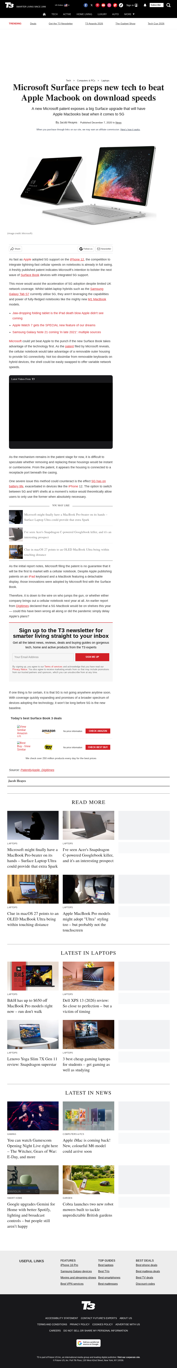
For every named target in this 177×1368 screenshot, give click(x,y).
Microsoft (15, 341)
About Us (126, 1318)
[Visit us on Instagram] (109, 5)
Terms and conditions (52, 1324)
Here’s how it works (130, 129)
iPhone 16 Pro (69, 1265)
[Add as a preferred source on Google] (88, 1343)
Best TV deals (144, 1277)
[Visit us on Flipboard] (115, 5)
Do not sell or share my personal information (95, 1330)
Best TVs (103, 1271)
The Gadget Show (125, 23)
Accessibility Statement (61, 1318)
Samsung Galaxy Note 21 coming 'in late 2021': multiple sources (56, 332)
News (118, 122)
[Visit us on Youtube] (103, 5)
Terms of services (53, 666)
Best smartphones (109, 1277)
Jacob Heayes (68, 122)
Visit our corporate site (128, 1357)
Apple (27, 259)
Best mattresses (108, 1283)
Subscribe (156, 5)
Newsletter (106, 249)
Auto (115, 14)
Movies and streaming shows (78, 1277)
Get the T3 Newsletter (61, 23)
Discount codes (145, 1283)
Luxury (102, 14)
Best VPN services (71, 1283)
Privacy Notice (19, 669)
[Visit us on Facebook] (86, 5)
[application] (61, 412)
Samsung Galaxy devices (76, 1271)
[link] (24, 731)
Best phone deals (146, 1265)
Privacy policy (80, 1324)
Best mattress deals (148, 1271)
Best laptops (105, 1265)
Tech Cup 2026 (156, 23)
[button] (61, 730)
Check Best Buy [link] (98, 747)
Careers (55, 1330)
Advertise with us (127, 1324)
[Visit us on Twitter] (92, 5)
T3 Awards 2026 (94, 23)
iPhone (73, 486)
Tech (55, 14)
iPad (32, 576)
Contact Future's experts (99, 1318)
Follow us (87, 249)
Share (17, 249)
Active (67, 14)
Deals (33, 23)
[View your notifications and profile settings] (145, 5)
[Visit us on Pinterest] (97, 5)
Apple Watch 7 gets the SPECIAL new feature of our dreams (53, 325)
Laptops (105, 80)
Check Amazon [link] (98, 731)
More (127, 14)
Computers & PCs (86, 80)
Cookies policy (102, 1324)
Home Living (84, 14)
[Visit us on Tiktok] (121, 5)
